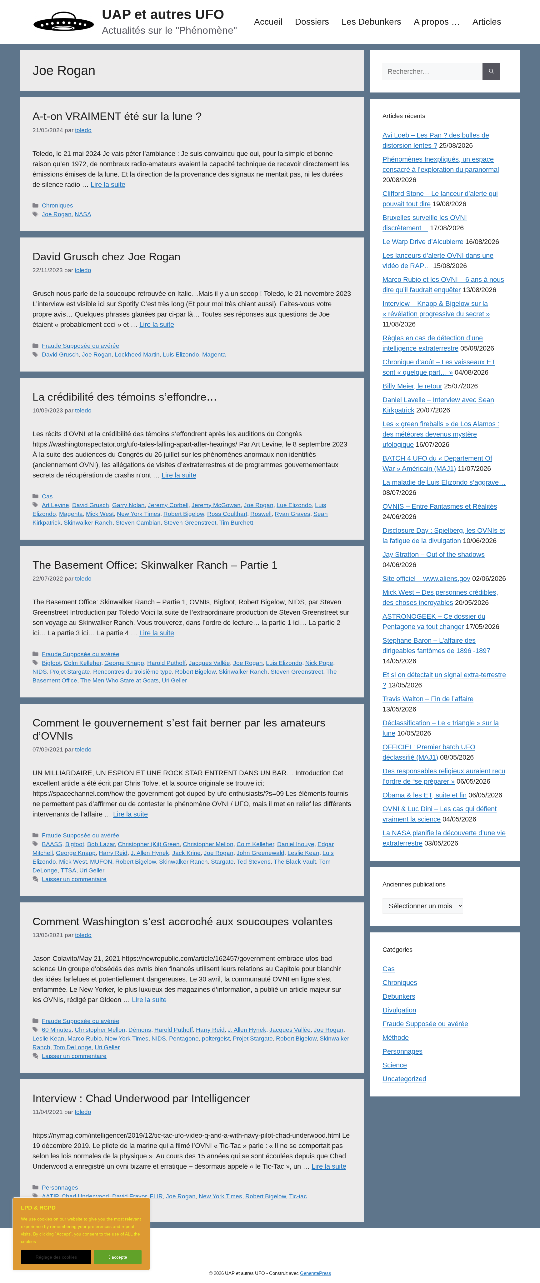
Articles (486, 22)
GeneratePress (315, 1273)
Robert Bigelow (183, 514)
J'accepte (117, 1257)
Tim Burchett (236, 522)
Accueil (268, 22)
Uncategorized (404, 1079)
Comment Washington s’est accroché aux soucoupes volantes (182, 921)
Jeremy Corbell (168, 505)
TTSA (68, 870)
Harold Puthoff (166, 663)
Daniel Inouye (295, 844)
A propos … (437, 22)
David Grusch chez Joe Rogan (106, 256)
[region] (81, 1234)
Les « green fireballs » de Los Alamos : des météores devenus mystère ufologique (440, 434)
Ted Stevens (254, 861)
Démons (139, 1029)
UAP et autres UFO (163, 14)
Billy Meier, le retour (412, 386)
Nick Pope (319, 663)
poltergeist (216, 1038)
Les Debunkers (371, 22)
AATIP (50, 1196)
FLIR (156, 1196)
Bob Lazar (101, 844)
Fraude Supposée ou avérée (80, 345)
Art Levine (55, 505)
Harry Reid (113, 853)
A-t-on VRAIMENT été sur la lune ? (117, 116)
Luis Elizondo (181, 354)
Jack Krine (186, 853)
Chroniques (57, 205)
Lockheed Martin (137, 354)
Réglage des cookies (56, 1257)
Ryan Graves (292, 514)
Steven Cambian (138, 522)
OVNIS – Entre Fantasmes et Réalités (439, 506)
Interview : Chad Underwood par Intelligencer (141, 1098)
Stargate (222, 861)
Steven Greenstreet (190, 522)
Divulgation (399, 1010)
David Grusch (60, 354)
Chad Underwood (85, 1196)
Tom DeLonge (72, 1047)
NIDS (39, 671)
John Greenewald (260, 853)
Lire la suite (108, 184)
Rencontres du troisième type (132, 671)
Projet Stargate (70, 671)
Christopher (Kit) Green (149, 844)
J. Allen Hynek (150, 853)
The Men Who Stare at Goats (119, 680)
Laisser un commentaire (74, 879)
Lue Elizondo (294, 505)
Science (394, 1065)
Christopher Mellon (208, 844)
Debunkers (398, 996)
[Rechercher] (491, 71)
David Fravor (129, 1196)
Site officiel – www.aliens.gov (426, 578)
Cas (47, 496)
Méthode (395, 1037)
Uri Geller (174, 680)
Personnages (60, 1187)
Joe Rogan (57, 214)
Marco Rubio (85, 1038)
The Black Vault (295, 861)
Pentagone (184, 1038)
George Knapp (124, 663)
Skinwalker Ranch (88, 522)
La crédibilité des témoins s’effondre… (124, 397)
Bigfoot (51, 663)
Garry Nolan (128, 505)
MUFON (101, 861)
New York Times (138, 514)
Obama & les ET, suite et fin (424, 795)
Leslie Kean (303, 853)
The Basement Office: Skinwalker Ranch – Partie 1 (155, 565)
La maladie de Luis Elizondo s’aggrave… (444, 482)
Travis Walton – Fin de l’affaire (427, 699)
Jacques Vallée (209, 663)
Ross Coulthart (227, 514)
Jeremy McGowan (216, 505)
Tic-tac (298, 1196)
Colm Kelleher (82, 663)
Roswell (261, 514)
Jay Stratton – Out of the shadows (433, 554)
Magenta (214, 354)
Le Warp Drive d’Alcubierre (422, 242)
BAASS (52, 844)
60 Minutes (57, 1029)
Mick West (100, 514)
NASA (83, 214)
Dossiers (312, 22)
